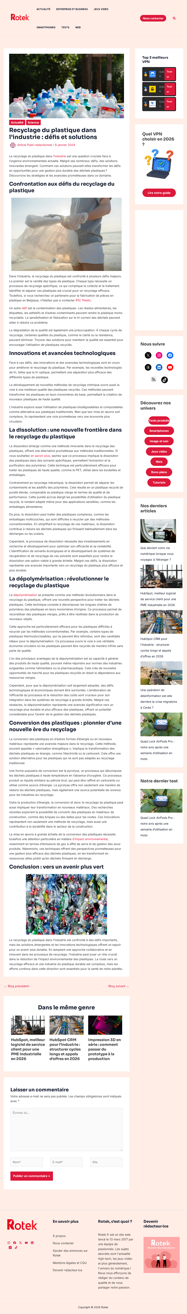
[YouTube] (170, 367)
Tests (65, 27)
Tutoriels (159, 482)
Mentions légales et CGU (70, 1263)
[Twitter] (20, 1242)
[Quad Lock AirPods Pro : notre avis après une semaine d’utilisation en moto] (161, 724)
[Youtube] (26, 1242)
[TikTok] (164, 380)
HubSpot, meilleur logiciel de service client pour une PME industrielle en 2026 (28, 1049)
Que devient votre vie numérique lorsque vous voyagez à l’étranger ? (156, 553)
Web (78, 27)
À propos (59, 1236)
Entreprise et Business (72, 9)
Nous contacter (63, 1243)
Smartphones (46, 27)
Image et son (159, 441)
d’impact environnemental (90, 839)
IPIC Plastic (83, 300)
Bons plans (159, 472)
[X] (148, 355)
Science (33, 122)
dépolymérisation (25, 595)
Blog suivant (118, 986)
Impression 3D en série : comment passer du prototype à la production (104, 1049)
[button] (153, 18)
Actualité (43, 9)
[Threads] (148, 367)
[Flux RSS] (153, 379)
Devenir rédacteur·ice (67, 1270)
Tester (169, 74)
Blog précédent (16, 986)
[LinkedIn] (159, 367)
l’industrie (59, 156)
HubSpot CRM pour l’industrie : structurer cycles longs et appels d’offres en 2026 (65, 1049)
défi (24, 308)
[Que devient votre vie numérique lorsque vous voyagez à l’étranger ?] (158, 531)
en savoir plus (40, 455)
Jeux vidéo (101, 9)
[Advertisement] (159, 270)
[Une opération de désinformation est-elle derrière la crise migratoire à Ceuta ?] (161, 673)
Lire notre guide (159, 193)
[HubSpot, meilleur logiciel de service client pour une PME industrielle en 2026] (161, 576)
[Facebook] (170, 355)
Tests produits (159, 420)
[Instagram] (159, 355)
